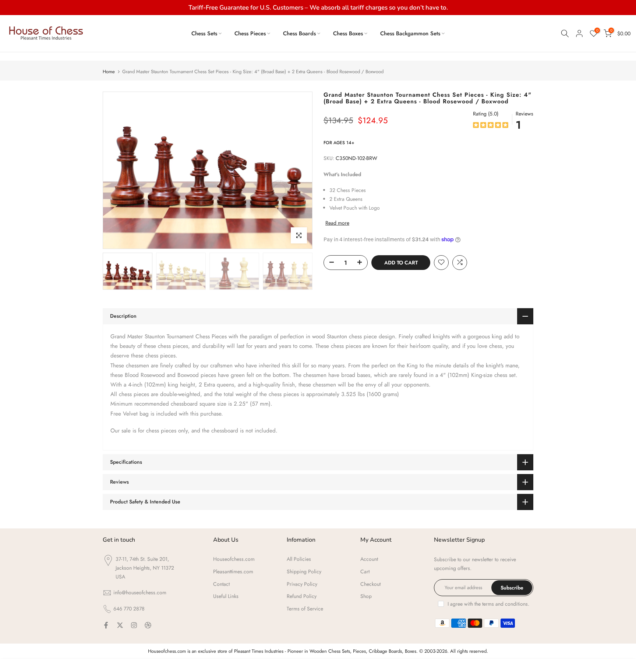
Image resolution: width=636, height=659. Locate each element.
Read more (337, 223)
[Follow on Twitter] (120, 625)
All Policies (299, 559)
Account (369, 559)
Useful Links (226, 596)
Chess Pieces (250, 33)
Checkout (370, 584)
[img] (490, 126)
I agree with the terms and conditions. (488, 604)
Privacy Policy (302, 584)
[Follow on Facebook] (106, 625)
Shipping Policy (304, 571)
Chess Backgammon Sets (410, 33)
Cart (365, 571)
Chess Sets (204, 33)
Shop (366, 596)
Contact (221, 584)
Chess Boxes (348, 33)
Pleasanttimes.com (233, 571)
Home (109, 71)
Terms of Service (305, 608)
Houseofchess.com (234, 559)
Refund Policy (302, 596)
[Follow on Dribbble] (148, 625)
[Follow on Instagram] (134, 625)
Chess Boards (299, 33)
